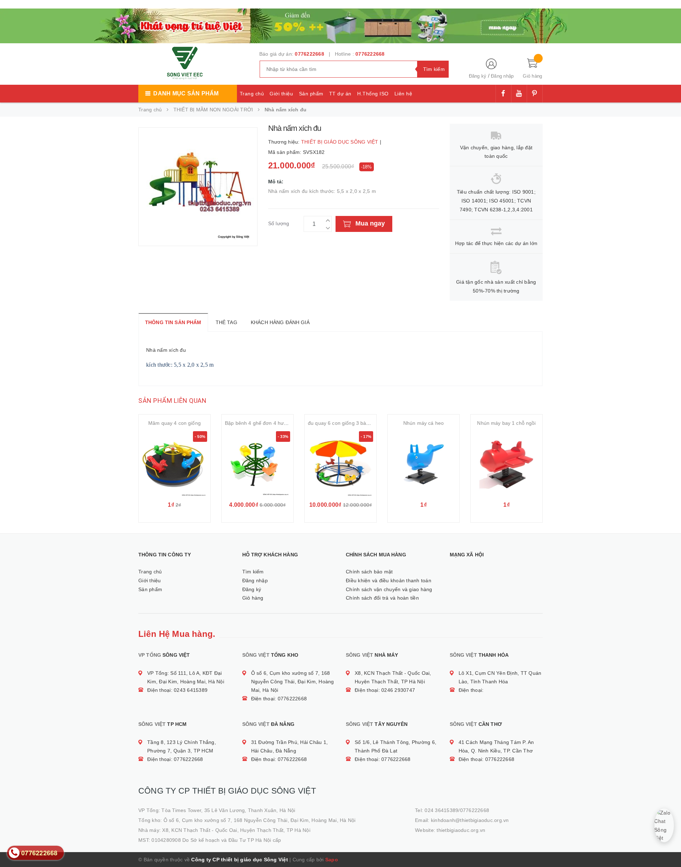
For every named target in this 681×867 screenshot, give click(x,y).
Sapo (331, 859)
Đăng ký (478, 76)
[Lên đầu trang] (668, 846)
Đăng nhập (502, 76)
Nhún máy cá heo (423, 423)
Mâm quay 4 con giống (174, 423)
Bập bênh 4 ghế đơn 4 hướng (259, 423)
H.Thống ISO (373, 93)
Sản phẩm (311, 93)
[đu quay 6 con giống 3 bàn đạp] (340, 463)
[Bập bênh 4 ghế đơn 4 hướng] (257, 463)
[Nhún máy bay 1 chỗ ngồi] (506, 463)
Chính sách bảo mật (369, 571)
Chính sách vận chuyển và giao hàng (389, 589)
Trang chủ (252, 93)
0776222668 (309, 54)
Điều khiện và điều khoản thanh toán (388, 580)
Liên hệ (403, 93)
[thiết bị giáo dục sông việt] (340, 24)
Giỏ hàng (253, 598)
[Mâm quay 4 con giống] (174, 463)
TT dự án (340, 93)
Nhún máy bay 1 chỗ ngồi (506, 423)
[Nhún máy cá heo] (423, 463)
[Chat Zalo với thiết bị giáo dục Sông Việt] (664, 825)
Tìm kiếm (253, 571)
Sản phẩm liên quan (172, 401)
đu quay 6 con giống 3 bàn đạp (343, 423)
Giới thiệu (281, 93)
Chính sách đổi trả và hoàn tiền (382, 598)
